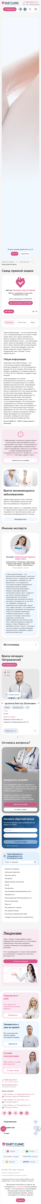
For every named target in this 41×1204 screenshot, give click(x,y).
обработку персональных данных (29, 846)
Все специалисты (9, 665)
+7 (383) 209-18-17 (30, 2)
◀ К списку (9, 311)
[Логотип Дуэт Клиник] (10, 3)
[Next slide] (38, 703)
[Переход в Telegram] (20, 9)
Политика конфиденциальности (11, 1172)
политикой (21, 1187)
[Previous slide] (2, 703)
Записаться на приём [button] (20, 460)
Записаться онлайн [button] (20, 804)
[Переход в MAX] (25, 9)
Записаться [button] (11, 9)
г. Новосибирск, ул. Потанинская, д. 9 (16, 1105)
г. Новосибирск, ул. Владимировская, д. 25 (18, 1094)
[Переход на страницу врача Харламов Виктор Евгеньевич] (35, 731)
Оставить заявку (13, 1070)
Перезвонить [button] (13, 1015)
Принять (20, 1200)
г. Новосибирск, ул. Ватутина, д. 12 (15, 1100)
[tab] (9, 322)
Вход (37, 1130)
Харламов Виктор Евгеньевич (20, 703)
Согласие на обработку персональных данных (14, 1175)
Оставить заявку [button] (20, 809)
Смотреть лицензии (20, 961)
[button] (35, 9)
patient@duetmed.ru (10, 1085)
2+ (27, 707)
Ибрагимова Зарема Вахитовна (25, 558)
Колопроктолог (20, 519)
